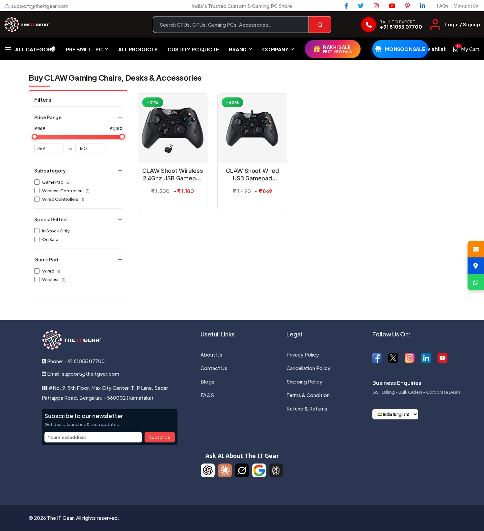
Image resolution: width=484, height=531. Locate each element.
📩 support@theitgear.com (36, 5)
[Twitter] (361, 6)
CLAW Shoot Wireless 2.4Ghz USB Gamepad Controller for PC (172, 174)
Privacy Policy (302, 354)
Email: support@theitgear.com (82, 373)
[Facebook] (346, 6)
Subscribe (159, 437)
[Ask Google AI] (259, 470)
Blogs (207, 381)
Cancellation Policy (308, 368)
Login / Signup (462, 24)
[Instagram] (376, 6)
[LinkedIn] (422, 6)
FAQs (442, 5)
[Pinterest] (407, 6)
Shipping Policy (304, 381)
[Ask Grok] (242, 470)
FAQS (207, 395)
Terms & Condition (308, 395)
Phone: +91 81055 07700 (75, 361)
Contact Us (466, 5)
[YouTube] (392, 6)
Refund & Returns (306, 408)
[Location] (476, 265)
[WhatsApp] (476, 282)
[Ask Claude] (225, 470)
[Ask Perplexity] (276, 470)
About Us (211, 354)
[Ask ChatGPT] (208, 470)
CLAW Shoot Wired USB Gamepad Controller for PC (252, 174)
